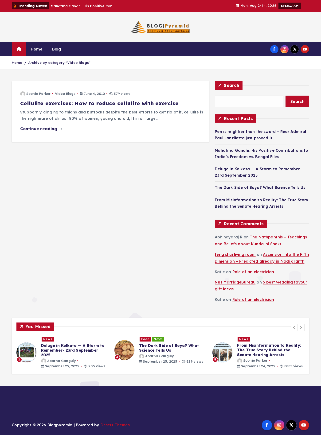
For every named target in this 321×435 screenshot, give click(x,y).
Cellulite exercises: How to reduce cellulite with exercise (99, 103)
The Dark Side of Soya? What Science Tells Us (260, 187)
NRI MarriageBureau (235, 282)
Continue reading (39, 128)
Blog (56, 49)
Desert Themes (115, 425)
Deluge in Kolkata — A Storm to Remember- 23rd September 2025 (73, 350)
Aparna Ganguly (61, 360)
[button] (294, 327)
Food (145, 339)
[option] (62, 352)
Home (37, 49)
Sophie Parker (38, 94)
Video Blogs (65, 94)
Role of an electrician (253, 271)
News (47, 339)
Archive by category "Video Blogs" (59, 62)
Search (231, 85)
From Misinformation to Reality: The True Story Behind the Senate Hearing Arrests (269, 350)
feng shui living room (235, 254)
